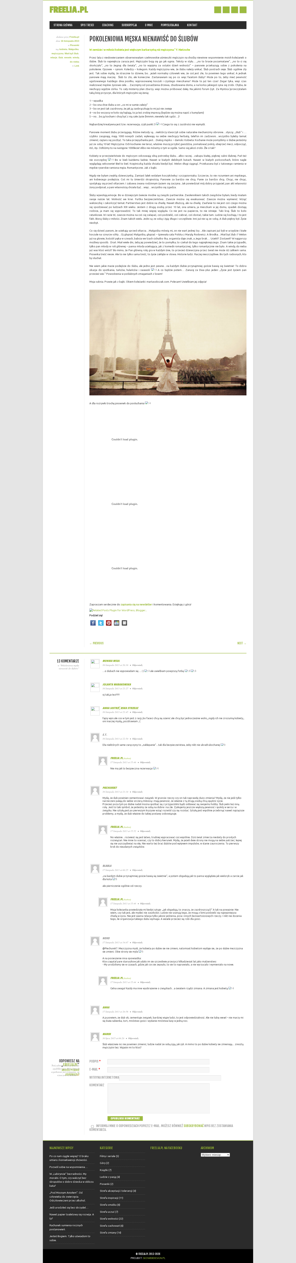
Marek (106, 1034)
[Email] (124, 626)
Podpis (95, 1061)
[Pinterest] (108, 626)
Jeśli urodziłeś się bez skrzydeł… (69, 1207)
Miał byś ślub (72, 53)
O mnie (149, 25)
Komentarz (96, 1085)
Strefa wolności (109, 1218)
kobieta (63, 49)
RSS (234, 9)
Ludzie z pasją (108, 1176)
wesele (67, 57)
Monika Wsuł (111, 661)
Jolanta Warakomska (116, 684)
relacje (53, 57)
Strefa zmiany (108, 1232)
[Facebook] (93, 626)
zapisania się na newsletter (136, 604)
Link (77, 66)
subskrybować (194, 1126)
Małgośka (73, 49)
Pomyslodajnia (170, 25)
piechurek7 (109, 788)
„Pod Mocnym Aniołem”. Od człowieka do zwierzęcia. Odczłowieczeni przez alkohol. (68, 1196)
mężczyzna (57, 53)
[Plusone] (116, 626)
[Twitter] (101, 626)
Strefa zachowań (110, 1225)
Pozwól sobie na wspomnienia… (69, 1167)
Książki (104, 1170)
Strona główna (63, 25)
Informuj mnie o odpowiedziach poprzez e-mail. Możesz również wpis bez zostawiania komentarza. (161, 1128)
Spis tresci (87, 25)
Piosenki (74, 45)
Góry (103, 1163)
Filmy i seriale (107, 1156)
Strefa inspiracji (109, 1197)
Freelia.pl (69, 9)
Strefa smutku (108, 1204)
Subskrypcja (129, 25)
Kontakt (192, 25)
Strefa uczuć (107, 1211)
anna (105, 1007)
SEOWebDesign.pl (154, 1258)
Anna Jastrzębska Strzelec (120, 708)
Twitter (226, 9)
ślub (60, 57)
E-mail (94, 1069)
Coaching (108, 25)
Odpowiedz (137, 665)
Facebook (217, 9)
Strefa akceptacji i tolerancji (116, 1190)
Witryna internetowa (104, 1077)
